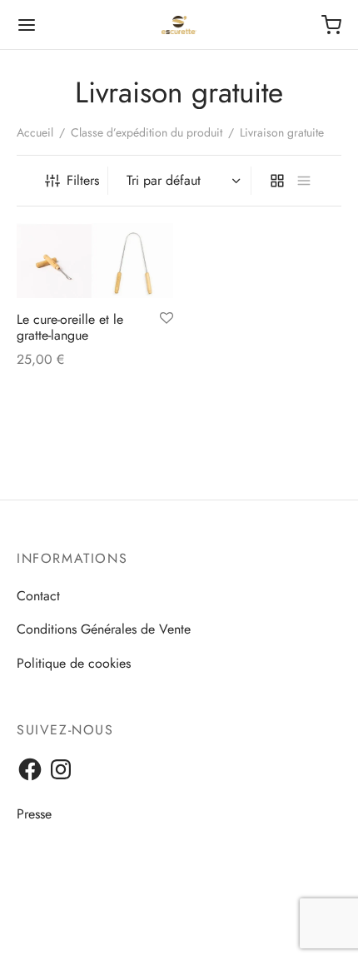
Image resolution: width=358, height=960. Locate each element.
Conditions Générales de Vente (104, 629)
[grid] (277, 181)
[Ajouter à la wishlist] (166, 318)
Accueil (35, 132)
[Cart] (331, 25)
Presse (34, 813)
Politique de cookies (74, 663)
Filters (83, 180)
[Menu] (27, 25)
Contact (38, 595)
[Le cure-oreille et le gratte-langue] (95, 260)
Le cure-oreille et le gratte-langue (70, 327)
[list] (304, 181)
